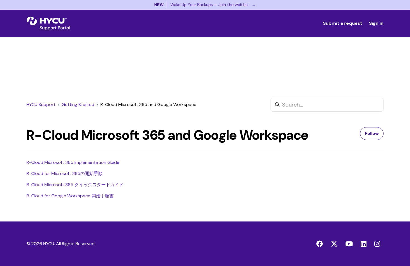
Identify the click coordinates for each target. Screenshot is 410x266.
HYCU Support (41, 104)
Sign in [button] (376, 23)
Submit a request (342, 23)
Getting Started (78, 104)
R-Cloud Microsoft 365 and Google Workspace (148, 104)
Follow (372, 133)
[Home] (48, 23)
